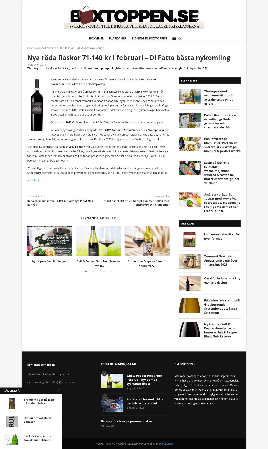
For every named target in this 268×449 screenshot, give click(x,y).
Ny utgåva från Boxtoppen (49, 261)
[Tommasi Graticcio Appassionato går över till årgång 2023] (190, 261)
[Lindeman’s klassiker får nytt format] (190, 239)
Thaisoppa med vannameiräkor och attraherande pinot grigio (218, 97)
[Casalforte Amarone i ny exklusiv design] (190, 283)
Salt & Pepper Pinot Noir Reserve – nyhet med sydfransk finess (144, 380)
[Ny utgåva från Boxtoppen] (49, 241)
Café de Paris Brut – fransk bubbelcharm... (39, 438)
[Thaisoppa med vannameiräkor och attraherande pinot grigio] (190, 96)
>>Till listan (33, 180)
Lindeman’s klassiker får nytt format (222, 236)
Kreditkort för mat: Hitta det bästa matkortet (145, 401)
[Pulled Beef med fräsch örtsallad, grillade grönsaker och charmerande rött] (190, 120)
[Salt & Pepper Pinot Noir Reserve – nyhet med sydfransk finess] (98, 241)
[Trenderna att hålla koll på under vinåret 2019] (12, 403)
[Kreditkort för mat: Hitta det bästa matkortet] (112, 404)
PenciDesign (166, 443)
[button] (32, 249)
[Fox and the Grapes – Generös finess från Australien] (147, 241)
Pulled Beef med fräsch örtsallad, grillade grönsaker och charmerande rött (221, 121)
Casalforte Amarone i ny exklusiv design (222, 280)
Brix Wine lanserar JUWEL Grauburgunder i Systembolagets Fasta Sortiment (222, 306)
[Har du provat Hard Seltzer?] (12, 421)
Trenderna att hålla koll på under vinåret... (40, 401)
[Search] (180, 38)
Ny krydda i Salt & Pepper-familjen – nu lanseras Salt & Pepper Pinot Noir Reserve (220, 330)
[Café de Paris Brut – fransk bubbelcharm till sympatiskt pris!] (12, 439)
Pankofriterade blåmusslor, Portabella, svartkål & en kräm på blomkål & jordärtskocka (222, 145)
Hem (29, 47)
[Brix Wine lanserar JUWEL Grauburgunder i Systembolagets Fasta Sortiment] (190, 305)
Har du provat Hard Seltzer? (37, 419)
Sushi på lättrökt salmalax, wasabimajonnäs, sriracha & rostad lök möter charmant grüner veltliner (221, 173)
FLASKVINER (117, 38)
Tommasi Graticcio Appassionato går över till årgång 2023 (220, 260)
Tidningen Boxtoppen (149, 38)
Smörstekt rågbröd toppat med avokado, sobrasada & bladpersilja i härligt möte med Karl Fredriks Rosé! (222, 202)
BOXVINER (96, 38)
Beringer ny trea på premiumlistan (126, 421)
